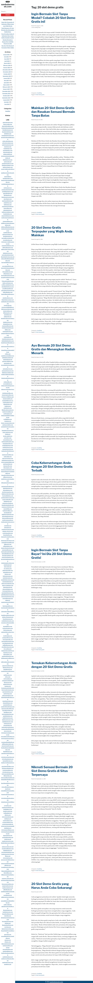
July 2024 (6, 102)
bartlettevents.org (7, 236)
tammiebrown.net (7, 572)
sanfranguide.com (7, 464)
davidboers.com (8, 712)
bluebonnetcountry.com (8, 197)
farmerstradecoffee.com (8, 708)
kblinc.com (8, 329)
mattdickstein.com (7, 716)
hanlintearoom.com (8, 912)
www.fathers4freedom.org (7, 736)
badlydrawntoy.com (8, 718)
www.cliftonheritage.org (8, 787)
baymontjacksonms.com (7, 596)
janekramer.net (8, 565)
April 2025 (6, 82)
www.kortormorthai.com (7, 757)
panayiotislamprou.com (8, 216)
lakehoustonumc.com (7, 720)
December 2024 (6, 91)
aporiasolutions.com (7, 692)
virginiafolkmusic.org (7, 400)
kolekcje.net (8, 406)
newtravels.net (7, 161)
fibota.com (7, 856)
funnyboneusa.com (8, 619)
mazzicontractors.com (7, 841)
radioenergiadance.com (8, 212)
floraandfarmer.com (8, 272)
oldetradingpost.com (7, 247)
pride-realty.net (8, 904)
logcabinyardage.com (7, 710)
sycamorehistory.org (7, 822)
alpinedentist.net (7, 210)
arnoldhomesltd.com (7, 288)
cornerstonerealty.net (7, 824)
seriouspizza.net (8, 679)
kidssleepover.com (7, 160)
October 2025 (7, 74)
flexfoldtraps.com (7, 751)
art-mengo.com (8, 568)
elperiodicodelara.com (7, 126)
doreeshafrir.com (7, 535)
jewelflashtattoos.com (7, 191)
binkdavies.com (8, 501)
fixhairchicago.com (8, 667)
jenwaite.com (7, 916)
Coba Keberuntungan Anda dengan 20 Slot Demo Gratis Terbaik (52, 466)
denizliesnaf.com (7, 669)
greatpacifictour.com (7, 637)
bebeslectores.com (7, 253)
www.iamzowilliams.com (7, 830)
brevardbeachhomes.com (7, 275)
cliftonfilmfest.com (7, 292)
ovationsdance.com (8, 402)
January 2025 (6, 89)
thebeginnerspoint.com (8, 460)
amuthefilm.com (7, 509)
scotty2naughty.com (8, 533)
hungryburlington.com (7, 557)
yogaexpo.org (7, 421)
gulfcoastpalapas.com (7, 695)
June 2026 (6, 59)
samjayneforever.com (7, 886)
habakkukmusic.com (7, 721)
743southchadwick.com (8, 281)
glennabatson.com (7, 490)
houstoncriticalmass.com (7, 469)
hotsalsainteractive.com (8, 135)
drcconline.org (7, 649)
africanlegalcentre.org (7, 516)
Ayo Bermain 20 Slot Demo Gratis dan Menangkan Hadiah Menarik (53, 349)
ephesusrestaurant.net (7, 846)
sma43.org (7, 789)
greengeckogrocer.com (7, 371)
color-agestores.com (8, 432)
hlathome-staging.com (7, 372)
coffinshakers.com (7, 546)
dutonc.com (8, 574)
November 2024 (6, 93)
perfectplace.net (8, 413)
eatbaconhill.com (7, 154)
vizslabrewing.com (7, 322)
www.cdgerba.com (7, 858)
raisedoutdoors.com (8, 298)
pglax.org (7, 600)
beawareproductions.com (7, 540)
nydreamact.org (8, 188)
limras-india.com (7, 124)
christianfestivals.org (7, 581)
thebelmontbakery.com (8, 165)
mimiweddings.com (8, 951)
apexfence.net (7, 964)
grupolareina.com (7, 240)
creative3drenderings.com (7, 706)
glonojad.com (7, 527)
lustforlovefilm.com (8, 510)
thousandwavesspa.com (8, 641)
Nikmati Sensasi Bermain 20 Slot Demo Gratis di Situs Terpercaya (52, 771)
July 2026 (6, 57)
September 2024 (6, 98)
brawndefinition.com (7, 496)
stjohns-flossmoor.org (7, 617)
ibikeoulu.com (7, 544)
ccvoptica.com (7, 805)
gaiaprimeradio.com (8, 570)
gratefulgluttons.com (7, 445)
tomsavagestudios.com (7, 395)
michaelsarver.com (7, 369)
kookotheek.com (7, 214)
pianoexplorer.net (7, 835)
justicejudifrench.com (7, 550)
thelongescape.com (8, 576)
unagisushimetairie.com (8, 189)
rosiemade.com (8, 337)
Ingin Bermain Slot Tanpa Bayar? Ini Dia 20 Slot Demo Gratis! (51, 554)
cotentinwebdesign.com (8, 245)
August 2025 (7, 78)
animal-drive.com (7, 684)
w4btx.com (7, 354)
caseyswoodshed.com (7, 665)
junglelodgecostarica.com (7, 580)
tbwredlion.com (8, 873)
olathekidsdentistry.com (8, 341)
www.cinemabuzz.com (7, 817)
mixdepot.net (7, 819)
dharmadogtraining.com (8, 944)
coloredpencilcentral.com (7, 290)
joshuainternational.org (8, 727)
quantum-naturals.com (8, 878)
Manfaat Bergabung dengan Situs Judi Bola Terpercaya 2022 (7, 41)
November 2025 (7, 72)
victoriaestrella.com (8, 639)
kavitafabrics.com (7, 626)
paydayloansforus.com (7, 163)
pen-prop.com (7, 731)
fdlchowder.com (8, 776)
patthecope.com (8, 675)
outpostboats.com (7, 440)
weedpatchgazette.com (7, 328)
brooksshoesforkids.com (7, 688)
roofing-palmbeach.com (8, 285)
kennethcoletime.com (7, 555)
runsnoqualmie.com (8, 770)
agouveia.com (7, 934)
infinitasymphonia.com (8, 514)
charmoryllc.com (7, 466)
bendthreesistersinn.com (7, 615)
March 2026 (7, 63)
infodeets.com (7, 133)
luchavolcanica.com (8, 628)
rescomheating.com (8, 949)
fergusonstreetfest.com (8, 884)
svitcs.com (7, 677)
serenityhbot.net (7, 725)
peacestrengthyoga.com (8, 746)
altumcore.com (8, 682)
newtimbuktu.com (7, 150)
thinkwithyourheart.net (8, 300)
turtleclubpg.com (7, 636)
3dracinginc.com (7, 468)
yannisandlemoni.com (7, 326)
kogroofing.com (8, 208)
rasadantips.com (7, 148)
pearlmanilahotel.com (7, 201)
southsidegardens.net (7, 837)
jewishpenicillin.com (7, 393)
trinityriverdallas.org (7, 412)
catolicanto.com (8, 408)
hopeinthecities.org (8, 443)
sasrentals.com (7, 363)
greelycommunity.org (7, 520)
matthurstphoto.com (7, 888)
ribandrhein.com (7, 404)
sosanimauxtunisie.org (7, 206)
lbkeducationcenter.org (8, 410)
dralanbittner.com (7, 324)
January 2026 (6, 67)
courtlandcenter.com (7, 643)
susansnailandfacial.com (7, 729)
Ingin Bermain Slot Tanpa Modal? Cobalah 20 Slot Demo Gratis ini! (53, 17)
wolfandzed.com (8, 813)
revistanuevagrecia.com (8, 529)
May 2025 (6, 80)
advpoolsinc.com (7, 654)
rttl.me (7, 947)
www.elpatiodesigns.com (7, 852)
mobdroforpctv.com (8, 447)
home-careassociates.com (7, 423)
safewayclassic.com (8, 167)
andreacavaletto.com (7, 425)
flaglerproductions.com (8, 494)
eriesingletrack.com (8, 331)
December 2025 (7, 69)
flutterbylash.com (7, 910)
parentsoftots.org (7, 705)
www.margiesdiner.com (8, 774)
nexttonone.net (8, 723)
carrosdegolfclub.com (7, 266)
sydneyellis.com (8, 382)
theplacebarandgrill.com (7, 650)
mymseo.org (8, 940)
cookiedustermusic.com (8, 621)
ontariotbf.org (7, 176)
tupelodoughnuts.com (7, 339)
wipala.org (7, 434)
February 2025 (6, 87)
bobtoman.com (8, 204)
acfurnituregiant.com (7, 143)
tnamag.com (8, 686)
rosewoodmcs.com (7, 820)
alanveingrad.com (7, 587)
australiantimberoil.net (8, 255)
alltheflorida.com (7, 889)
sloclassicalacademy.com (7, 486)
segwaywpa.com (8, 693)
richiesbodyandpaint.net (7, 128)
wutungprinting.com (7, 591)
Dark (7, 1)
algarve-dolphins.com (7, 585)
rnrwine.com (7, 927)
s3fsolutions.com (7, 273)
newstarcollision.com (7, 361)
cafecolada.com (8, 456)
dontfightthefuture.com (8, 287)
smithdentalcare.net (8, 957)
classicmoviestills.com (7, 454)
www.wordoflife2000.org (8, 307)
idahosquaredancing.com (7, 309)
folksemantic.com (7, 313)
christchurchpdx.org (7, 503)
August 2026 (6, 54)
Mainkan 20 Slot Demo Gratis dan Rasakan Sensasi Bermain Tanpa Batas (53, 111)
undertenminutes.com (7, 145)
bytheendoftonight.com (8, 441)
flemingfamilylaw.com (7, 925)
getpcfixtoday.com (7, 193)
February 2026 (6, 65)
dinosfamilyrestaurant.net (7, 257)
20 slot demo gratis (39, 94)
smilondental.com (7, 359)
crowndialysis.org (7, 384)
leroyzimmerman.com (7, 921)
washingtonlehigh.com (7, 807)
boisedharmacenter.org (8, 430)
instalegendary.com (8, 178)
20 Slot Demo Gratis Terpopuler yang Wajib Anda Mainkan (51, 231)
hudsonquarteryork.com (7, 854)
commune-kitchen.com (8, 507)
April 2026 (6, 61)
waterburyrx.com (7, 652)
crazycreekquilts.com (7, 499)
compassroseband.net (7, 680)
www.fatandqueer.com (7, 759)
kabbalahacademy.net (7, 357)
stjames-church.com (7, 531)
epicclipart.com (8, 199)
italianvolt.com (7, 316)
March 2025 (6, 85)
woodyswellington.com (8, 848)
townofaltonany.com (8, 598)
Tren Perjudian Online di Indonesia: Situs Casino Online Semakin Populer (7, 35)
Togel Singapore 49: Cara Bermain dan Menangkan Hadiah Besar (7, 30)
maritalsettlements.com (8, 593)
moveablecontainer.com (8, 238)
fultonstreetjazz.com (7, 234)
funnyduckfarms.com (7, 914)
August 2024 (6, 100)
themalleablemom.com (7, 553)
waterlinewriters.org (7, 701)
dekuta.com (8, 815)
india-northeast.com (8, 283)
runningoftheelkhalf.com (7, 742)
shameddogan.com (7, 703)
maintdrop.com (8, 202)
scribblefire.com (8, 419)
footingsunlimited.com (7, 768)
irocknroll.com (7, 305)
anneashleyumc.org (8, 761)
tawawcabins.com (7, 311)
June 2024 (6, 104)
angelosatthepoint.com (7, 656)
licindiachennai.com (8, 130)
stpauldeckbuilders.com (8, 766)
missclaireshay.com (8, 122)
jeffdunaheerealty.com (7, 744)
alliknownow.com (7, 477)
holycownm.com (7, 630)
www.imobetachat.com (7, 714)
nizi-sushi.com (7, 566)
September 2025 (7, 76)
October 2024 (6, 95)
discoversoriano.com (7, 458)
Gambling (7, 111)
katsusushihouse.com (7, 518)
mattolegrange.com (8, 578)
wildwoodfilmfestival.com (7, 227)
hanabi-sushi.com (7, 811)
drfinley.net (8, 923)
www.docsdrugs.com (7, 772)
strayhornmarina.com (7, 492)
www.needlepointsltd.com (7, 777)
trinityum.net (7, 839)
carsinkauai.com (7, 895)
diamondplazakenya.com (7, 871)
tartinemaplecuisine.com (7, 563)
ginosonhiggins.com (8, 589)
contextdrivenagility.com (7, 542)
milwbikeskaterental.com (7, 594)
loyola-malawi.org (7, 436)
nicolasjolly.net (7, 512)
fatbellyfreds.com (7, 850)
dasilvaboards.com (7, 488)
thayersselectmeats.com (8, 690)
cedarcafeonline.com (7, 141)
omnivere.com (7, 146)
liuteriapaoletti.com (8, 606)
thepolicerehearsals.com (7, 475)
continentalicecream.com (7, 497)
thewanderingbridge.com (7, 552)
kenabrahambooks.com (8, 505)
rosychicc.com (7, 438)
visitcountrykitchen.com (7, 583)
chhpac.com (8, 942)
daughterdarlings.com (7, 132)
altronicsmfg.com (7, 152)
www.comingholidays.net (7, 462)
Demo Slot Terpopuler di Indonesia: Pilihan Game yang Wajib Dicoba (7, 24)
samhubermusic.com (7, 5)
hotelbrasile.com (7, 232)
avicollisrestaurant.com (8, 647)
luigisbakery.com (7, 809)
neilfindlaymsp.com (8, 645)
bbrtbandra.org (8, 195)
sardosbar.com (7, 314)
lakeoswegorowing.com (8, 929)
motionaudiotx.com (8, 945)
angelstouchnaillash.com (7, 356)
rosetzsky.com (7, 525)
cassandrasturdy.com (7, 449)
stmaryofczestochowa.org (7, 548)
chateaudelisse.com (8, 221)
